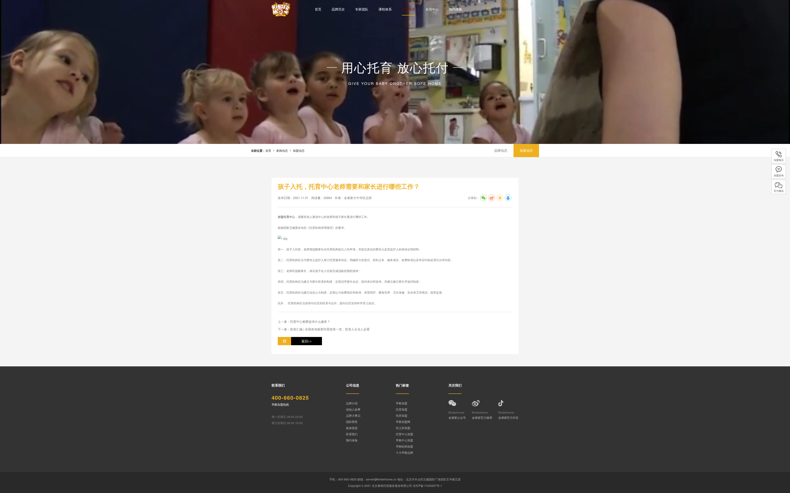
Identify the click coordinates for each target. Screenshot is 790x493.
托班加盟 (401, 415)
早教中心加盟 (404, 440)
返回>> (306, 341)
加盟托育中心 (286, 217)
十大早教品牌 (404, 452)
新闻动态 (408, 9)
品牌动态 (500, 150)
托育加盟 (401, 409)
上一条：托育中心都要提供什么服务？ (304, 321)
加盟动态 (298, 150)
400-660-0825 (505, 9)
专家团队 (361, 9)
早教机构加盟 (404, 446)
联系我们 (352, 434)
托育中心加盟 (404, 434)
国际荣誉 (352, 422)
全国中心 (432, 9)
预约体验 (455, 9)
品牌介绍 (352, 403)
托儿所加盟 (403, 428)
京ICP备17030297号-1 (427, 486)
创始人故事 (353, 409)
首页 (318, 9)
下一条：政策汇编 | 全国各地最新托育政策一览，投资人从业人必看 (324, 329)
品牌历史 (338, 9)
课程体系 (385, 9)
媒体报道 (352, 428)
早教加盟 (401, 403)
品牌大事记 (353, 415)
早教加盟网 (403, 422)
